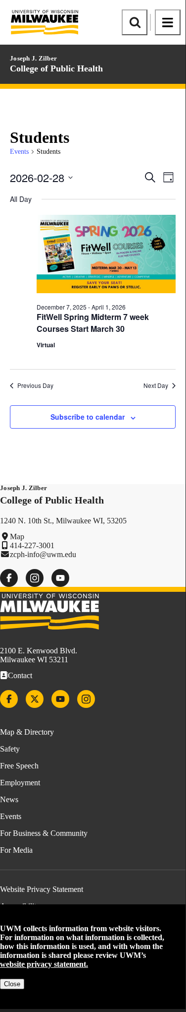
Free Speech (19, 765)
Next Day (155, 385)
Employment (20, 782)
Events (19, 151)
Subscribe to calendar (87, 417)
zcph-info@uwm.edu (43, 554)
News (9, 799)
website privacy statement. (44, 964)
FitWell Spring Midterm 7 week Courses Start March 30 (93, 322)
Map (17, 536)
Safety (10, 749)
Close (12, 984)
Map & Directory (27, 732)
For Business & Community (44, 833)
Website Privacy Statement (41, 889)
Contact (20, 675)
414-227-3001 (32, 545)
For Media (16, 850)
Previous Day (35, 385)
